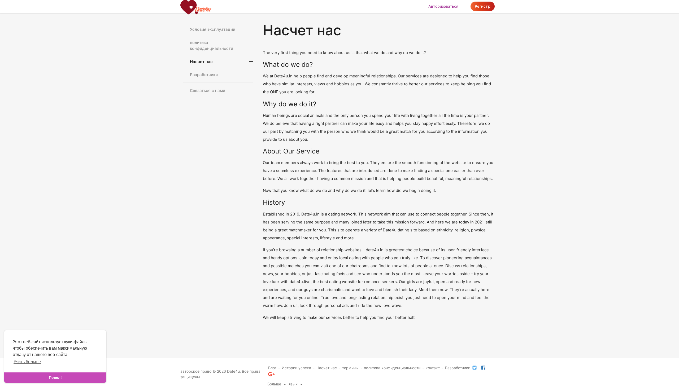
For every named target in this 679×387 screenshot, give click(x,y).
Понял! (55, 377)
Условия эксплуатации (212, 29)
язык (294, 384)
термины (350, 368)
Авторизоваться (443, 6)
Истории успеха (296, 368)
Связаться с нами (207, 90)
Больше (274, 384)
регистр (483, 6)
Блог (272, 368)
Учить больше (27, 361)
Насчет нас (201, 61)
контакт (433, 368)
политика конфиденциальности (211, 45)
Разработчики (204, 74)
